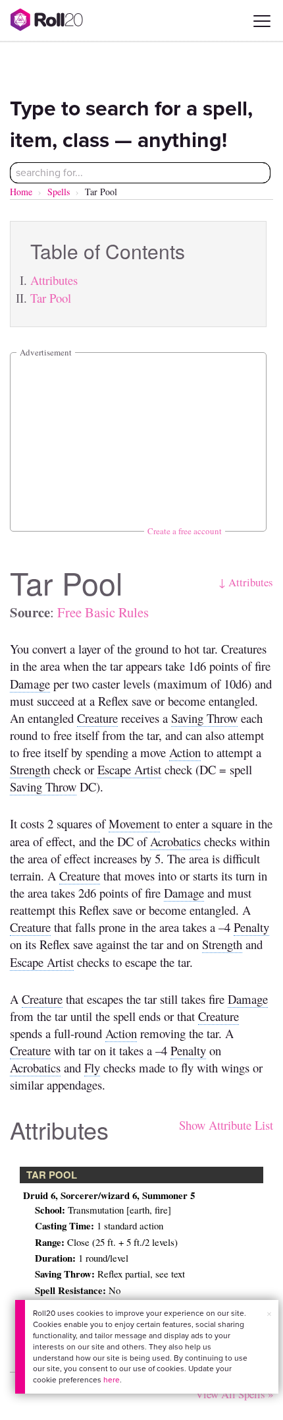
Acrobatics (175, 841)
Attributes (54, 280)
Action (185, 752)
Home (21, 191)
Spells (58, 191)
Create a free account (184, 531)
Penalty (251, 927)
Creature (97, 718)
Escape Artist (129, 769)
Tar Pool (50, 298)
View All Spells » (234, 1394)
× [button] (269, 1314)
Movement (134, 823)
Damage (30, 683)
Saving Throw (204, 718)
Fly (92, 1067)
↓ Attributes (246, 582)
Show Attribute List (226, 1125)
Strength (30, 769)
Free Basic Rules (103, 612)
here (111, 1380)
